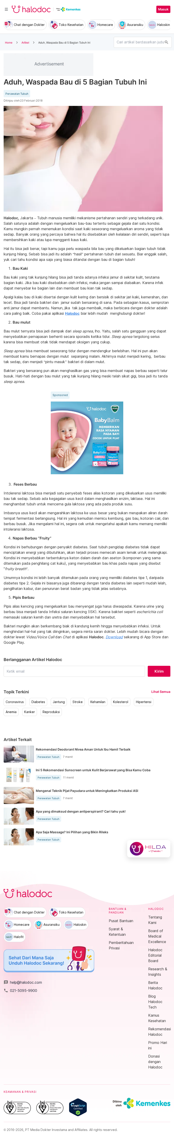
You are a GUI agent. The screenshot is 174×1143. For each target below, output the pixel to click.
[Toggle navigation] (6, 9)
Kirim (159, 671)
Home (8, 42)
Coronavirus (15, 702)
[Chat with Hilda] (148, 848)
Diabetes (38, 702)
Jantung (59, 702)
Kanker (29, 712)
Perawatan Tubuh (16, 93)
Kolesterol (120, 702)
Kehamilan (97, 702)
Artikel (25, 42)
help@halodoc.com (23, 982)
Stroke (77, 702)
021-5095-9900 (20, 990)
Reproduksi (51, 712)
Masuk (163, 9)
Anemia (11, 712)
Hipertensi (143, 702)
